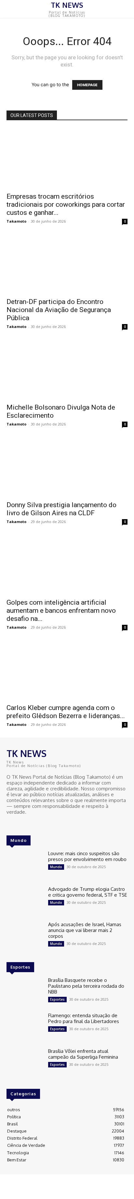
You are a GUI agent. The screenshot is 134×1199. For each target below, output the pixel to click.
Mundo (56, 867)
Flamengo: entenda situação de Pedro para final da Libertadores (83, 1018)
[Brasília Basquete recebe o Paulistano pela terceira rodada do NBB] (25, 991)
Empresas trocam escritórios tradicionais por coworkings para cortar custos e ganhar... (66, 204)
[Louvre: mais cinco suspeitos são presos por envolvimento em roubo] (25, 865)
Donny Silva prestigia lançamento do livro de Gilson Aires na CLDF (61, 509)
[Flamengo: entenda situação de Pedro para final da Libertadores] (25, 1027)
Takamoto (16, 221)
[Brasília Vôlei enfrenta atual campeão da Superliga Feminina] (25, 1062)
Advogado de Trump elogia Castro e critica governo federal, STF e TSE (87, 892)
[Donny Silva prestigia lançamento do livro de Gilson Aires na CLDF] (67, 467)
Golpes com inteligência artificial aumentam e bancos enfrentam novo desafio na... (61, 611)
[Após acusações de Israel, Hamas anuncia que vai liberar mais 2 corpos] (25, 936)
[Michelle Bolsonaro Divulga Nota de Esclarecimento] (67, 369)
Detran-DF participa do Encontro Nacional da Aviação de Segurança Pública (59, 310)
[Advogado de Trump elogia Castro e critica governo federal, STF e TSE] (25, 900)
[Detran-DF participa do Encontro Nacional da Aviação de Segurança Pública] (67, 264)
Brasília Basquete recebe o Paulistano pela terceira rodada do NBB (86, 986)
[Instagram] (20, 824)
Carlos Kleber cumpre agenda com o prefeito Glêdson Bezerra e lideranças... (66, 712)
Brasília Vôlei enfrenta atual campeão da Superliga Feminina (83, 1054)
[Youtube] (29, 824)
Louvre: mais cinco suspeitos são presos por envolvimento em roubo (87, 856)
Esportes (57, 999)
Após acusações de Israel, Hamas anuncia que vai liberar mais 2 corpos (84, 930)
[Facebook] (11, 824)
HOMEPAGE (87, 85)
